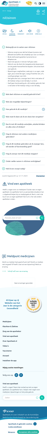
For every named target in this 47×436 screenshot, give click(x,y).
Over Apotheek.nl (10, 341)
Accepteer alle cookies (28, 432)
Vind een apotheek (10, 336)
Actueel (6, 355)
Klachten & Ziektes (10, 326)
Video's (6, 346)
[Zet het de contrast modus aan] (39, 3)
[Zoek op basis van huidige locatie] (37, 217)
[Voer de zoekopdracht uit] (42, 217)
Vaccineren (7, 350)
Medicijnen (7, 321)
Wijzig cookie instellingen (13, 367)
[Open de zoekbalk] (35, 3)
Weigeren (11, 432)
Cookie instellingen (15, 427)
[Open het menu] (43, 3)
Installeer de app (10, 360)
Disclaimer (40, 176)
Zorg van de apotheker (12, 331)
